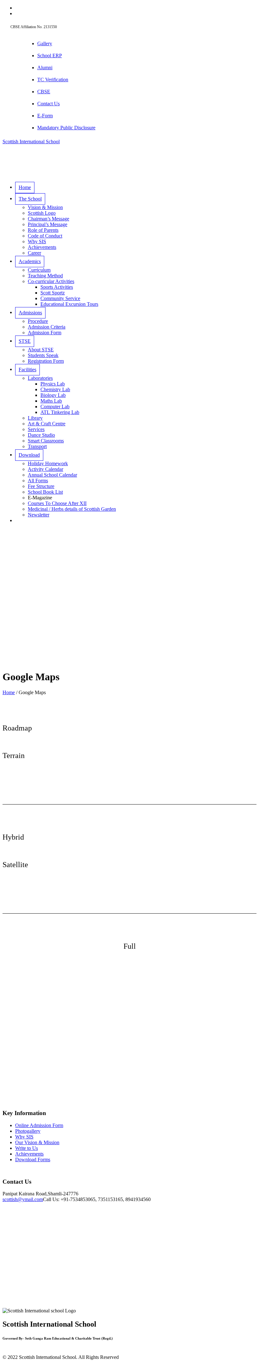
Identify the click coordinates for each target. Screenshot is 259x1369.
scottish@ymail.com (23, 1199)
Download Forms (32, 1159)
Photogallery (27, 1131)
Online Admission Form (39, 1125)
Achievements (29, 1153)
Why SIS (24, 1136)
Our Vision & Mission (37, 1142)
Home (9, 692)
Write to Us (26, 1148)
